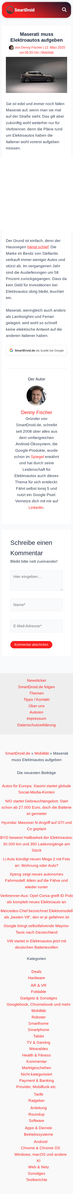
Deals (36, 971)
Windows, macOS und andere (40, 1154)
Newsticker (36, 680)
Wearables (38, 1049)
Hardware (36, 978)
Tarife (38, 1094)
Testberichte (36, 1180)
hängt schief (37, 247)
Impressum (36, 718)
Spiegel (37, 457)
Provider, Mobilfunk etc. (36, 1087)
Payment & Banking (36, 1080)
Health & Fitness (36, 1055)
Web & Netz (38, 1167)
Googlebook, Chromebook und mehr (39, 1004)
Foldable (38, 991)
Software (36, 1120)
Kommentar (36, 1061)
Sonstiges (36, 1173)
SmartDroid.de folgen (36, 687)
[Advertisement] (36, 194)
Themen (36, 693)
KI (38, 1161)
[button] (64, 10)
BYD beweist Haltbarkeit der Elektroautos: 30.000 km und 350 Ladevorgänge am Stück (36, 843)
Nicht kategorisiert (36, 1074)
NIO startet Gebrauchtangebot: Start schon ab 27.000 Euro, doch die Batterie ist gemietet (36, 807)
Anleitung (38, 1108)
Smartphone (38, 1030)
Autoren (36, 712)
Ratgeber (36, 1100)
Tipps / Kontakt (36, 699)
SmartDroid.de (17, 753)
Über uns (37, 706)
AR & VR (38, 985)
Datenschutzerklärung (36, 725)
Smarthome (38, 1023)
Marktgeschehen (36, 1068)
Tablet (38, 1036)
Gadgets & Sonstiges (38, 998)
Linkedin (36, 507)
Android (40, 1142)
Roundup (36, 1114)
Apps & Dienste (38, 1128)
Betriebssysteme (38, 1134)
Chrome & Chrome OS (40, 1148)
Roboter (39, 1017)
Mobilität (47, 52)
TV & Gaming (38, 1042)
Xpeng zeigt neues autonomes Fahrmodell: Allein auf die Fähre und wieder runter (36, 880)
